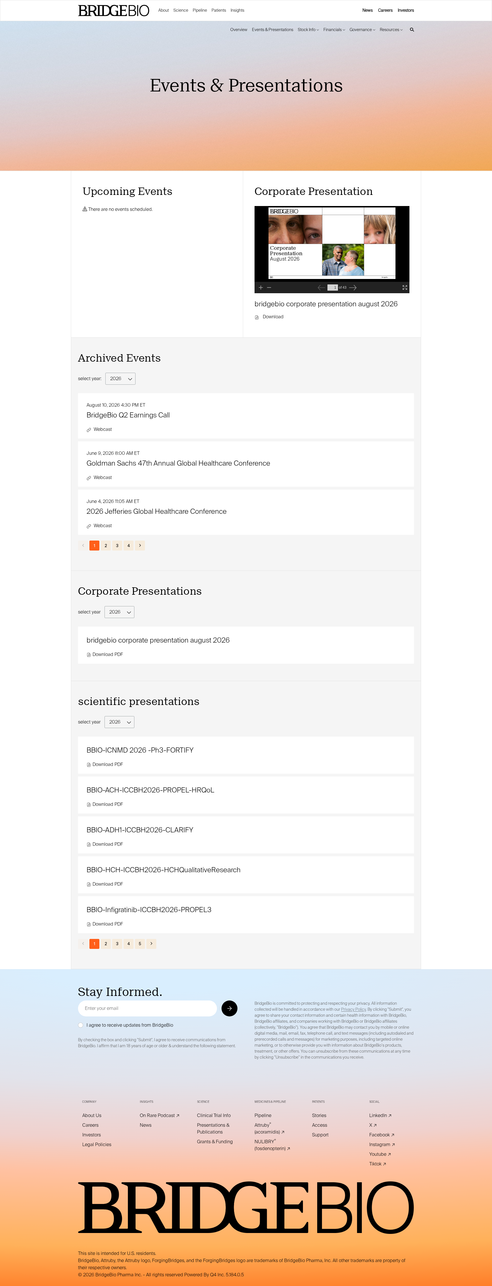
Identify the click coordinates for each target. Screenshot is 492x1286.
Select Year (89, 612)
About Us (99, 1115)
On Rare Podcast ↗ (160, 1115)
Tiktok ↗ (385, 1164)
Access (327, 1125)
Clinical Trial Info (217, 1115)
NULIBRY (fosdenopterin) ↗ (275, 1145)
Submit (229, 1008)
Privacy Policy (353, 1009)
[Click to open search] (410, 30)
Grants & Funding (217, 1141)
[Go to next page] (140, 546)
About (163, 10)
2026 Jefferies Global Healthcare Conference (157, 511)
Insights (237, 10)
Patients (219, 10)
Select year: (89, 379)
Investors (406, 10)
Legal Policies (102, 1144)
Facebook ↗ (389, 1135)
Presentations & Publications (217, 1129)
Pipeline (200, 10)
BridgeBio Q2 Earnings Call (128, 415)
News (367, 10)
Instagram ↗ (389, 1144)
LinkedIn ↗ (388, 1115)
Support (328, 1135)
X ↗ (381, 1125)
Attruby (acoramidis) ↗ (275, 1129)
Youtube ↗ (388, 1154)
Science (180, 10)
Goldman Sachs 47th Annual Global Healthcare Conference (178, 463)
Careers (385, 10)
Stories (327, 1115)
